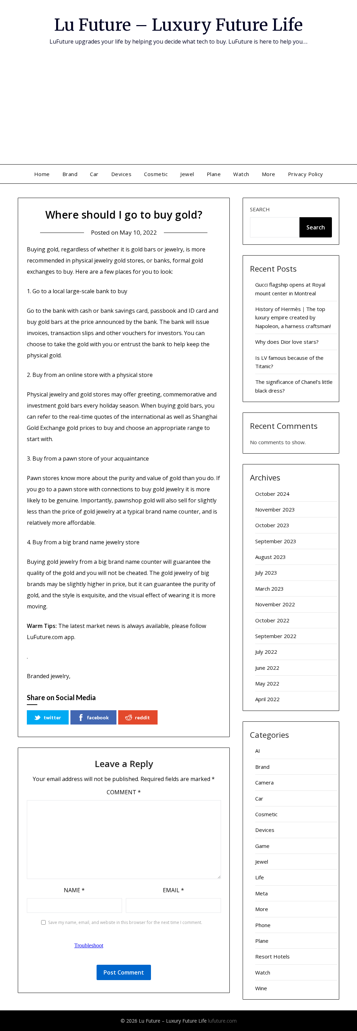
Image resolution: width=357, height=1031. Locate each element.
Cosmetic (156, 173)
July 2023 (266, 572)
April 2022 (267, 699)
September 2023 (275, 541)
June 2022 (267, 667)
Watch (241, 173)
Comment (124, 792)
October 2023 (272, 525)
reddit (142, 717)
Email (173, 890)
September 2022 (275, 635)
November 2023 (275, 509)
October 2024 (272, 493)
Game (262, 845)
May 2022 (267, 683)
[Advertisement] (178, 112)
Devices (121, 173)
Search (260, 209)
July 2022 (266, 651)
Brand (70, 173)
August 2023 (270, 556)
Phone (263, 925)
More (268, 173)
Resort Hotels (272, 956)
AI (257, 750)
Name (74, 890)
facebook (98, 717)
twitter (52, 717)
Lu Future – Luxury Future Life (178, 24)
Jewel (187, 173)
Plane (214, 173)
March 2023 (269, 588)
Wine (261, 988)
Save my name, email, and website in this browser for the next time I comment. (125, 922)
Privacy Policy (305, 173)
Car (94, 173)
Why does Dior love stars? (287, 341)
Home (42, 173)
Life (259, 877)
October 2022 (272, 620)
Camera (264, 782)
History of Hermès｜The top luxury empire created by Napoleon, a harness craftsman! (293, 317)
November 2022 (275, 604)
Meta (261, 893)
